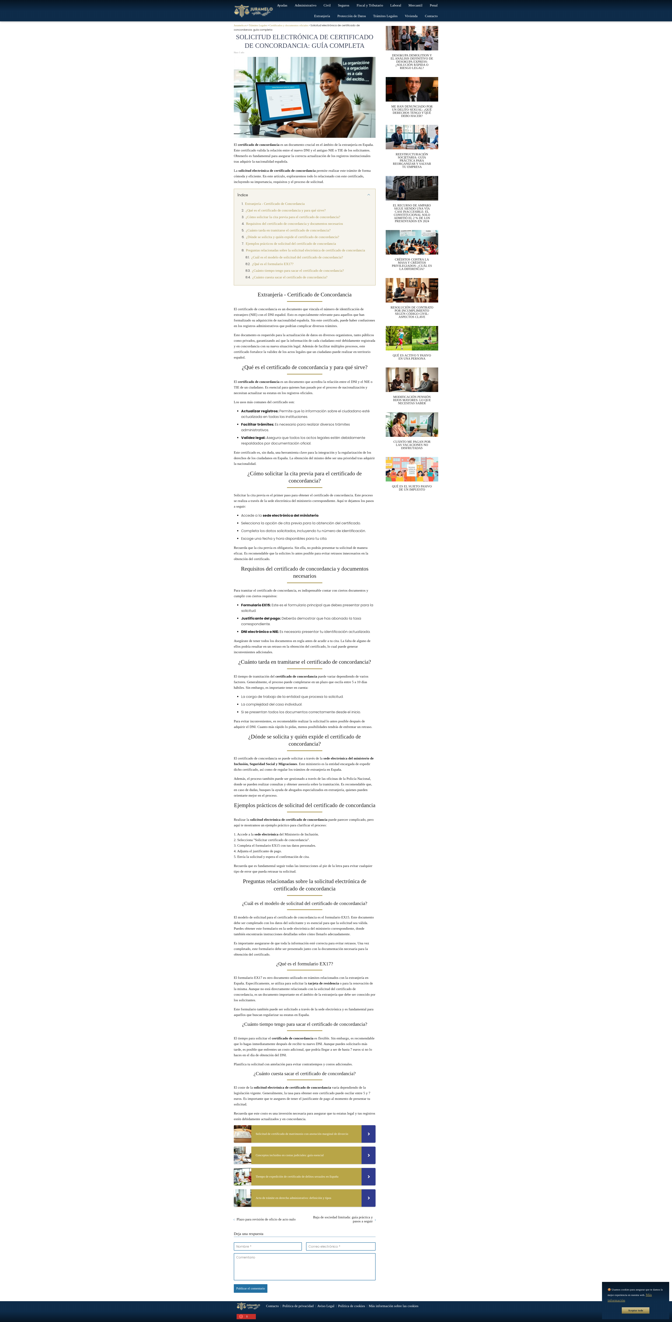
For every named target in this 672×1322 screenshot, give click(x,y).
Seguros (343, 5)
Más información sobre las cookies (393, 1306)
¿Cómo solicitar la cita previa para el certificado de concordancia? (293, 217)
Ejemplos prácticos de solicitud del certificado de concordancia (291, 243)
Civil (327, 5)
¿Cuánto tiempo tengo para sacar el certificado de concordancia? (298, 270)
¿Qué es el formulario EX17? (272, 264)
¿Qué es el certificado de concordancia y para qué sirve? (286, 210)
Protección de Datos (351, 16)
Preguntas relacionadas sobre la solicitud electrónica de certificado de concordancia (305, 250)
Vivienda (411, 16)
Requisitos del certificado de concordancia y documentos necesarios (294, 223)
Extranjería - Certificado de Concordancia (275, 204)
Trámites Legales (385, 16)
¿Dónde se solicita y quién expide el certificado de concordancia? (292, 237)
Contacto (431, 16)
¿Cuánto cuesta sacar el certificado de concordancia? (289, 277)
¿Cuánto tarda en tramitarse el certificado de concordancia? (288, 230)
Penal (434, 5)
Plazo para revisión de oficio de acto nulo (266, 1219)
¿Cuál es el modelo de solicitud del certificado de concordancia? (297, 257)
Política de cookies (351, 1306)
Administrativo (305, 5)
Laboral (395, 5)
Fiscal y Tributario (370, 5)
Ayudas (282, 5)
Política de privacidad (298, 1306)
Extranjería (322, 16)
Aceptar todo (635, 1310)
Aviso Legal (325, 1306)
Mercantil (415, 5)
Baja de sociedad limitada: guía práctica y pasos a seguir (343, 1219)
